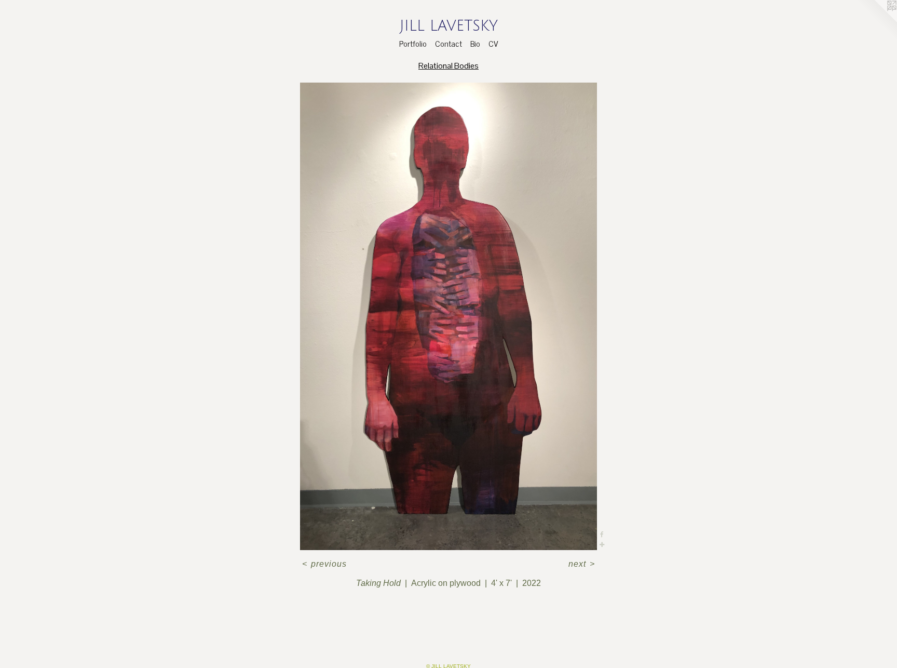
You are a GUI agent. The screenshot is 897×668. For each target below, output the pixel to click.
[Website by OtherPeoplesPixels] (876, 21)
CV (493, 43)
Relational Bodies (448, 65)
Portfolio (413, 43)
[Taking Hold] (448, 316)
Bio (475, 43)
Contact (448, 43)
